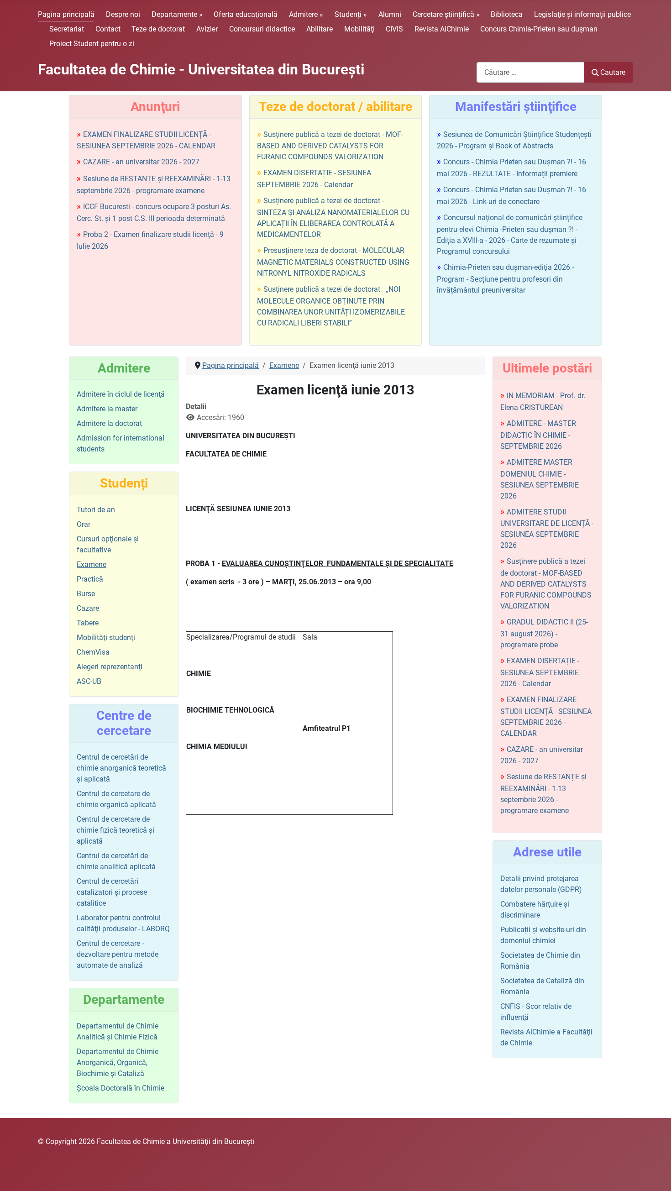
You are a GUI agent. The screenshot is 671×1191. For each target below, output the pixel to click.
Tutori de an (96, 509)
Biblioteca (507, 14)
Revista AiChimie (441, 29)
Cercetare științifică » (446, 14)
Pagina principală (66, 14)
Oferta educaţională (246, 14)
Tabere (88, 623)
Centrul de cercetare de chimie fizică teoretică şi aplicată (115, 830)
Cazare (88, 608)
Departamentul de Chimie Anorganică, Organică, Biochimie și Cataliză (117, 1062)
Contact (108, 29)
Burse (86, 593)
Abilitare (319, 29)
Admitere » (306, 14)
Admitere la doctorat (109, 423)
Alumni (389, 14)
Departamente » (177, 14)
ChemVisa (93, 652)
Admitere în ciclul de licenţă (121, 394)
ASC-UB (89, 681)
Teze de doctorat (158, 29)
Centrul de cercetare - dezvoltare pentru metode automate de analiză (117, 954)
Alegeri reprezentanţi (109, 666)
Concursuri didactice (262, 29)
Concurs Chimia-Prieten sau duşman (539, 29)
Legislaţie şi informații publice (582, 14)
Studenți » (351, 14)
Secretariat (66, 29)
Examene (91, 564)
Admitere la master (107, 408)
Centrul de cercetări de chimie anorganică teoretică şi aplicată (121, 768)
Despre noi (123, 14)
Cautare (612, 72)
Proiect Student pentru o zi (91, 43)
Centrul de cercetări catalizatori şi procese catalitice (112, 892)
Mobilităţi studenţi (106, 637)
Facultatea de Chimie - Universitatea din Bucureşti (201, 69)
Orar (83, 524)
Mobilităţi (359, 29)
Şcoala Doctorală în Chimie (120, 1088)
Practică (90, 579)
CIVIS (394, 29)
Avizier (207, 29)
